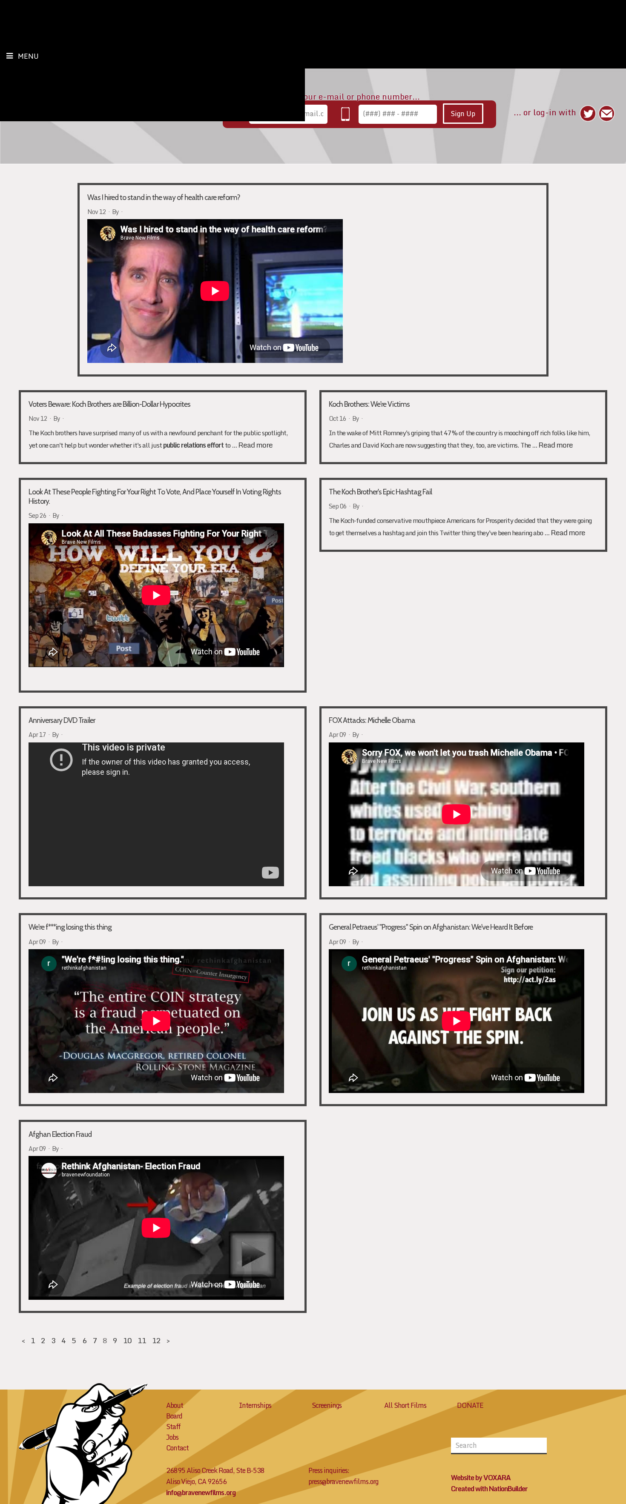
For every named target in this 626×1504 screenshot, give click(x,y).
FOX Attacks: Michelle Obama (372, 720)
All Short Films (405, 1405)
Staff (173, 1426)
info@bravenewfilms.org (200, 1492)
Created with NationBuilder (489, 1488)
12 (156, 1340)
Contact (177, 1447)
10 (127, 1340)
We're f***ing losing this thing (70, 926)
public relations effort (193, 445)
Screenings (327, 1405)
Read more (255, 445)
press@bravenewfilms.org (343, 1481)
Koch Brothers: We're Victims (369, 404)
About (174, 1405)
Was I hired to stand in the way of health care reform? (163, 197)
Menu (28, 56)
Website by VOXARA (481, 1477)
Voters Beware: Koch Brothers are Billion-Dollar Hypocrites (109, 404)
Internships (255, 1405)
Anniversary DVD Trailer (62, 720)
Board (174, 1415)
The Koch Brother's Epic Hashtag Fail (380, 491)
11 (142, 1340)
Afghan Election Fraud (60, 1134)
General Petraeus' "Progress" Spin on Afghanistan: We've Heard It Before (431, 926)
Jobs (172, 1437)
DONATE (470, 1405)
